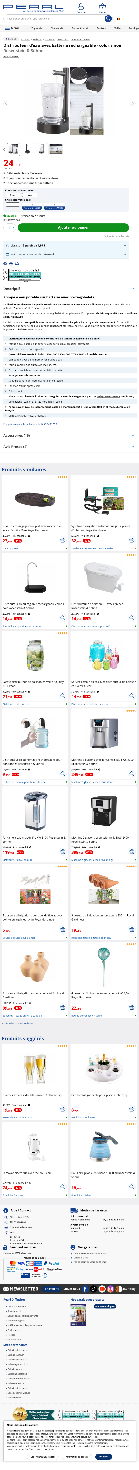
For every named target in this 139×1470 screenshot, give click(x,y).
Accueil (25, 39)
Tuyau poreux (10, 548)
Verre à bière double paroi (18, 1117)
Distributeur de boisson (16, 704)
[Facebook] (6, 263)
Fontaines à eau (80, 39)
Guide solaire (14, 1339)
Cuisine (50, 39)
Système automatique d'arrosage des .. (93, 548)
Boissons (62, 39)
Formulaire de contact (21, 1227)
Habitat (37, 39)
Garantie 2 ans (81, 1257)
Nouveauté (57, 28)
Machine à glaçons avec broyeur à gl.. (92, 859)
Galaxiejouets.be (16, 1383)
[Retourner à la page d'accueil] (33, 9)
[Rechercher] (108, 18)
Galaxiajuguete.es (16, 1369)
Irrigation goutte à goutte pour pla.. (91, 937)
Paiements (17, 1253)
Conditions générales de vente (23, 1315)
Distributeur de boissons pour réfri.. (92, 626)
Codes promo (14, 1330)
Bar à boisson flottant (83, 1117)
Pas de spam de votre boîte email (90, 1261)
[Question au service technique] (18, 263)
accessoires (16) (16, 435)
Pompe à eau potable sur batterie (22, 626)
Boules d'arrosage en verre (86, 1015)
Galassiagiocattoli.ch (18, 1364)
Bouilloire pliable (81, 1195)
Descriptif (11, 288)
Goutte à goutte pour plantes (19, 937)
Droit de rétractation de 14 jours (90, 1253)
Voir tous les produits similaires (17, 1023)
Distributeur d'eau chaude (17, 859)
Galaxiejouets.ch (16, 1354)
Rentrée (101, 28)
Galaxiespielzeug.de (17, 1350)
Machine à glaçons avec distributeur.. (92, 782)
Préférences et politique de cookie (25, 1325)
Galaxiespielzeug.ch (17, 1359)
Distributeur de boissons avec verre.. (92, 704)
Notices (11, 1334)
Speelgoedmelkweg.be (19, 1392)
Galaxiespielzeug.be (17, 1388)
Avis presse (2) (15, 446)
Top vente (37, 28)
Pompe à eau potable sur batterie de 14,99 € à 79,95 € (30, 424)
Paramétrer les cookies (76, 1456)
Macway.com (14, 1397)
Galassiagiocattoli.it (17, 1373)
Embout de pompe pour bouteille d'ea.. (25, 782)
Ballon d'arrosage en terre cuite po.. (23, 1015)
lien (95, 1436)
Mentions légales (16, 1320)
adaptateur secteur (109, 396)
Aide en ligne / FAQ (19, 1217)
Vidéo (117, 28)
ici (56, 1449)
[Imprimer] (12, 263)
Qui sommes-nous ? (18, 1306)
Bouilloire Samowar (14, 1195)
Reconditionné (80, 28)
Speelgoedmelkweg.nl (18, 1378)
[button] (66, 245)
